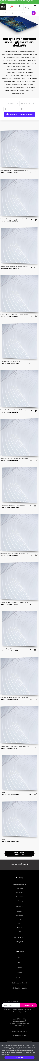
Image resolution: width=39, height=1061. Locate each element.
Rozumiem (19, 1057)
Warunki (23, 1012)
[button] (12, 7)
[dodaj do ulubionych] (36, 172)
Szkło (19, 932)
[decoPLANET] (3, 7)
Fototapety (19, 937)
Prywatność (16, 1012)
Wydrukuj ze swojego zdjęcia (21, 114)
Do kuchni (19, 889)
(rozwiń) (24, 864)
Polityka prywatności (19, 983)
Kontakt (19, 973)
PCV (19, 919)
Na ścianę (19, 901)
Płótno (19, 927)
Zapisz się (28, 1005)
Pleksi (19, 923)
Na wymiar (19, 942)
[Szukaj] (34, 13)
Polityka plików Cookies (19, 988)
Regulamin (19, 978)
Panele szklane (19, 884)
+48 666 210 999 (20, 1035)
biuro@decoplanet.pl (19, 1031)
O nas (20, 968)
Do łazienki (19, 893)
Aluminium (19, 915)
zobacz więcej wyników (19, 854)
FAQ (19, 963)
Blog (19, 957)
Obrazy (19, 907)
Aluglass (19, 911)
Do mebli (19, 897)
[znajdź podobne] (31, 172)
